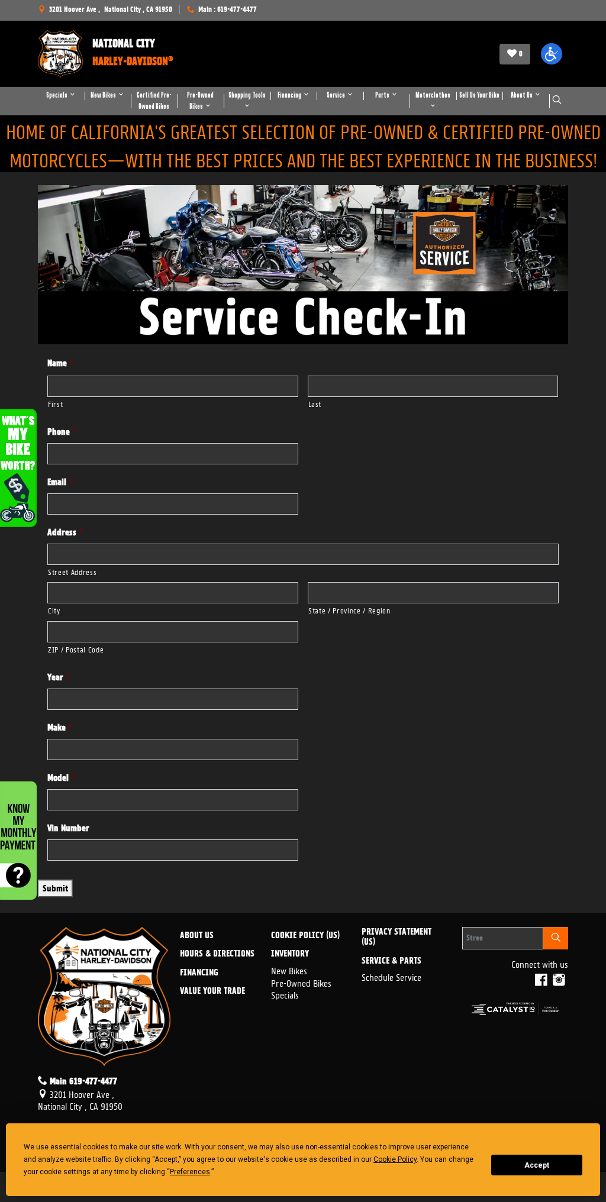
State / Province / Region (349, 609)
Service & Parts (391, 961)
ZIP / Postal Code (76, 648)
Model (61, 778)
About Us (197, 935)
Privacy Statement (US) (396, 937)
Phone (61, 432)
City (54, 609)
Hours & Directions (217, 954)
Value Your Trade (212, 991)
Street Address (72, 571)
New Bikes (289, 970)
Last (315, 403)
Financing (199, 973)
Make (59, 728)
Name (60, 363)
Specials (285, 994)
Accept (536, 1165)
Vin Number (68, 828)
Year (58, 677)
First (55, 403)
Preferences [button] (190, 1172)
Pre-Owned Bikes (301, 982)
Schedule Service (391, 976)
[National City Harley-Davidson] (60, 53)
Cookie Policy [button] (395, 1159)
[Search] (555, 938)
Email (60, 482)
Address (65, 532)
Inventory (290, 954)
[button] (551, 54)
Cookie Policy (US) (305, 935)
